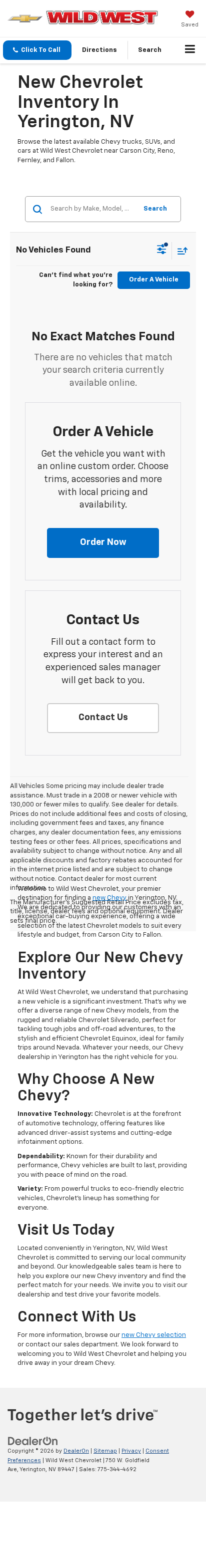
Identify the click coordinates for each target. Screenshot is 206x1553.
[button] (37, 50)
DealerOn (76, 1451)
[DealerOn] (33, 1441)
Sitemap (105, 1451)
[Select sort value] (180, 250)
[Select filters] (162, 250)
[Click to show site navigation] (190, 50)
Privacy (131, 1451)
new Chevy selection (154, 1335)
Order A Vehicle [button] (153, 279)
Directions (99, 50)
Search (155, 209)
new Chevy (109, 898)
